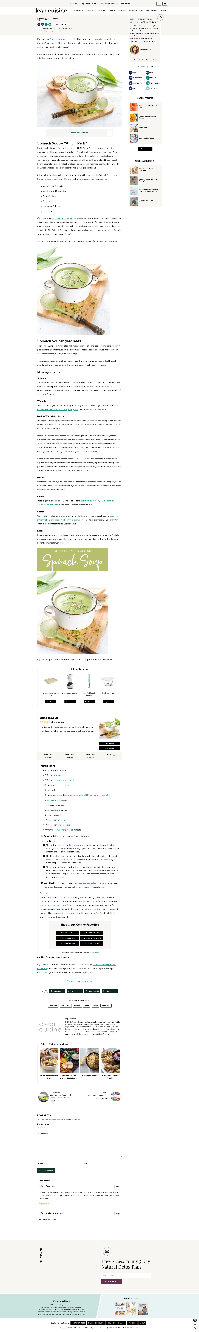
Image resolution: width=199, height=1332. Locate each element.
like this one (74, 845)
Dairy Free (53, 1005)
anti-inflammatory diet (62, 218)
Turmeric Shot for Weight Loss (148, 106)
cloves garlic (52, 800)
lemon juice (63, 785)
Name (41, 1163)
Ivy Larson (48, 28)
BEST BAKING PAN (92, 933)
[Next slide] (118, 688)
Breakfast (91, 11)
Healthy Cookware (116, 1323)
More (151, 41)
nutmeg (61, 820)
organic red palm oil (77, 795)
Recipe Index (78, 11)
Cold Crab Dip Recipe (146, 138)
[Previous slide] (41, 688)
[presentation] (49, 1060)
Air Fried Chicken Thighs (110, 1076)
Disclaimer (125, 1328)
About (142, 1323)
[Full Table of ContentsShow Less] (109, 133)
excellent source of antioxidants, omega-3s (57, 409)
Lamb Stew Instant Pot (49, 1076)
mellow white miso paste (63, 780)
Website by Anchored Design (95, 1328)
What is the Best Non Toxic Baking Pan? (148, 180)
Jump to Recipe (61, 24)
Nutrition (133, 11)
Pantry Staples (78, 1323)
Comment (43, 1133)
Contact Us (134, 1328)
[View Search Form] (158, 3)
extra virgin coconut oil (100, 795)
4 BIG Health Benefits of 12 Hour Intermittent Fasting (148, 190)
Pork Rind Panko (90, 1075)
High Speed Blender (70, 693)
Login (163, 11)
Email (85, 1163)
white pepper (64, 824)
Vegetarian (106, 1005)
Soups (86, 1005)
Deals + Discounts (96, 1323)
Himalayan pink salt (64, 829)
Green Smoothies (58, 39)
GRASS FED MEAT (67, 943)
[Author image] (39, 29)
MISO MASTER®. (83, 458)
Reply (118, 1186)
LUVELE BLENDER (92, 943)
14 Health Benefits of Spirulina (146, 201)
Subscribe (132, 1323)
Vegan (95, 1005)
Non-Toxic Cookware (149, 11)
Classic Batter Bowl (108, 693)
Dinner (112, 11)
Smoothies (102, 11)
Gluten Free (65, 1005)
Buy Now (50, 702)
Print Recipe (109, 743)
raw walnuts (57, 775)
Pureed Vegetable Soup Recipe (147, 117)
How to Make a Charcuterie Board (69, 1076)
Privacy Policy (114, 1328)
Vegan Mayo (143, 128)
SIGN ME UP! (125, 3)
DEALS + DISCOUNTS (92, 938)
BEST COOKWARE (67, 938)
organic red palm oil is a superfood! (56, 905)
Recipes (77, 1005)
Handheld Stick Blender (89, 694)
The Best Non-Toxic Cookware (146, 169)
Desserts (122, 11)
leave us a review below (86, 883)
